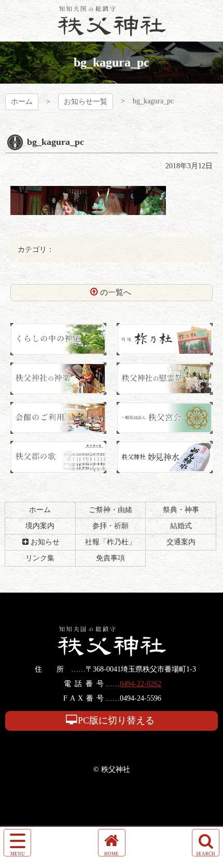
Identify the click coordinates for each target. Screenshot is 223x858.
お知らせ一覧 (85, 101)
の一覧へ (115, 292)
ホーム (22, 101)
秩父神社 (112, 20)
